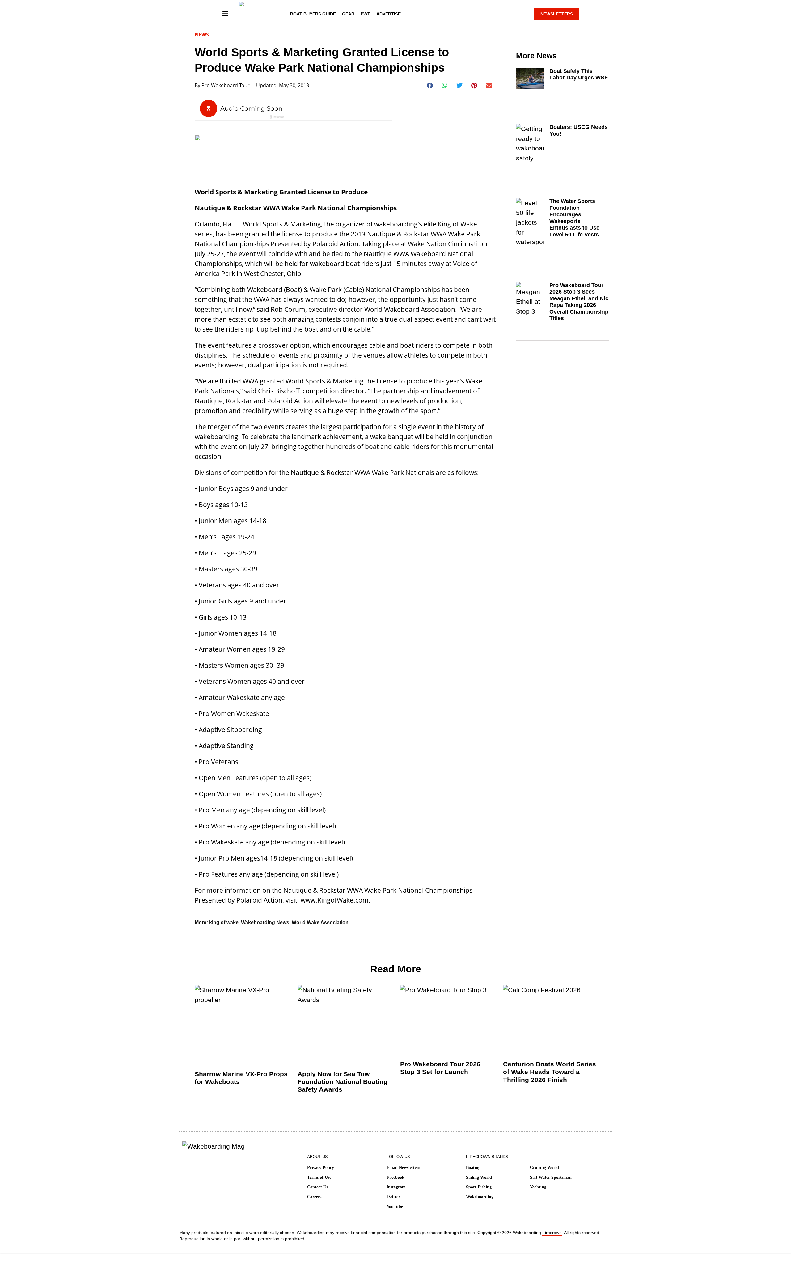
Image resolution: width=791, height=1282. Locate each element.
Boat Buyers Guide (313, 13)
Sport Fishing (479, 1187)
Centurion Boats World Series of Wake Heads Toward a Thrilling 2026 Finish (549, 1071)
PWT (365, 13)
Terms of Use (319, 1177)
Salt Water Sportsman (551, 1177)
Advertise (388, 13)
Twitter (393, 1197)
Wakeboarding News (265, 922)
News (202, 34)
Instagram (396, 1187)
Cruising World (544, 1167)
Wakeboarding (479, 1197)
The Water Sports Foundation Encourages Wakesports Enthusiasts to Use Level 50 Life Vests (574, 218)
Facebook (395, 1177)
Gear (348, 13)
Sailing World (479, 1177)
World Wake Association (320, 922)
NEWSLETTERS (556, 13)
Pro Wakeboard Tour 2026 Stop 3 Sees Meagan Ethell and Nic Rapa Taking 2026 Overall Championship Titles (578, 302)
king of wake (224, 922)
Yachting (538, 1187)
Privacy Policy (320, 1167)
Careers (314, 1197)
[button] (430, 85)
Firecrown (552, 1232)
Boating (473, 1167)
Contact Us (317, 1187)
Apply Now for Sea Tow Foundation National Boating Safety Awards (342, 1081)
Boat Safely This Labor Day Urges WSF (578, 74)
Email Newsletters (403, 1167)
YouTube (395, 1206)
